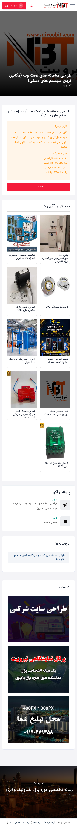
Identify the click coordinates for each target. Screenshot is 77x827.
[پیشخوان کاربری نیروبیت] (31, 6)
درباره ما (25, 823)
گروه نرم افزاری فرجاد (43, 823)
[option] (38, 53)
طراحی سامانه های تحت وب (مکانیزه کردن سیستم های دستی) (39, 557)
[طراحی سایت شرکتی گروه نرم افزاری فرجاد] (38, 619)
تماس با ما (14, 823)
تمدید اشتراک (38, 187)
